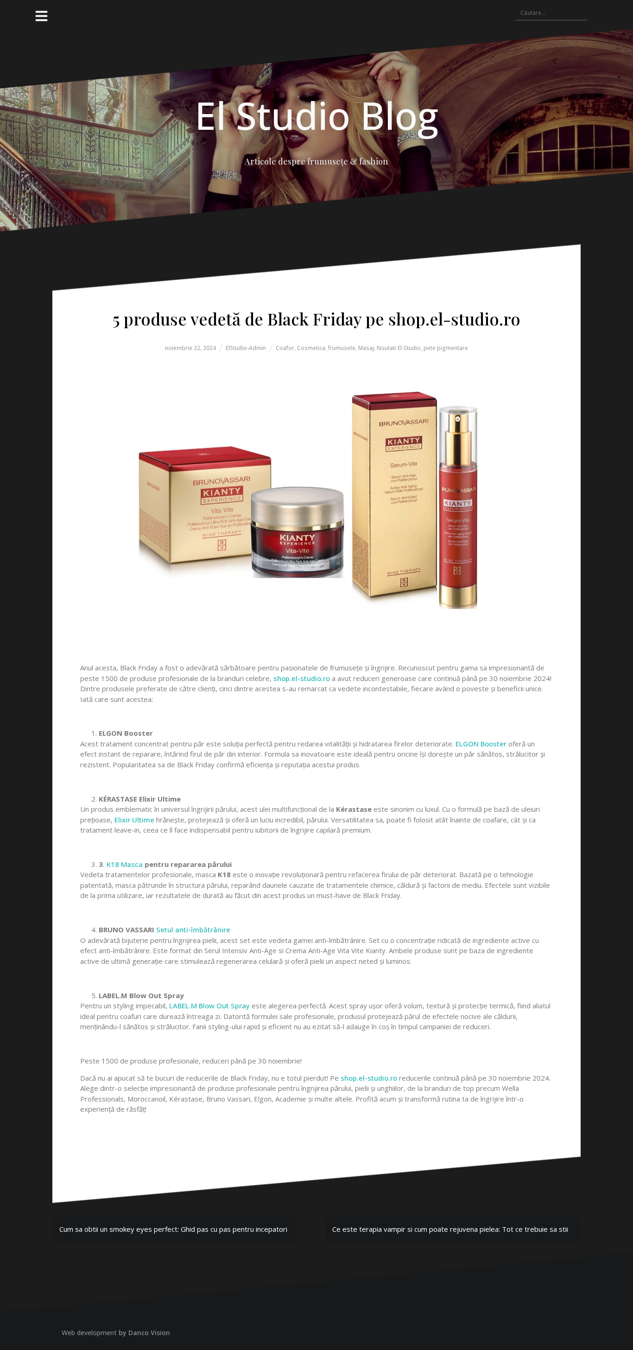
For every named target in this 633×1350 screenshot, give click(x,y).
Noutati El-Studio (399, 348)
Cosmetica (311, 348)
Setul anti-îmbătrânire (193, 929)
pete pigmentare (446, 348)
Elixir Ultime (134, 819)
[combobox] (551, 12)
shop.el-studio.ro (301, 678)
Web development (89, 1332)
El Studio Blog (316, 115)
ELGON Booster (481, 743)
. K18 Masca (123, 864)
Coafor (285, 348)
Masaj (366, 348)
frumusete (341, 348)
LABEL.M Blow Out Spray (209, 1005)
